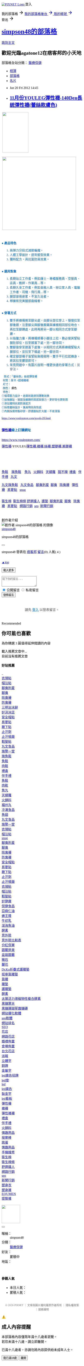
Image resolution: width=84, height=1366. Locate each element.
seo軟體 (7, 1018)
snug (23, 489)
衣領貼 (6, 678)
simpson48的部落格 (29, 31)
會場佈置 (8, 1046)
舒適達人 (33, 501)
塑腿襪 (56, 446)
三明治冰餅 (10, 707)
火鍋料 (38, 472)
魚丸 (27, 472)
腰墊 (5, 984)
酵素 (5, 930)
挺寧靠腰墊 (10, 974)
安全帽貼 (8, 717)
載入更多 (8, 570)
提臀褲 (6, 1198)
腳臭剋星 (42, 485)
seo (36, 506)
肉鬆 (5, 766)
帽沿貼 (6, 683)
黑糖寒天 (8, 1003)
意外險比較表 (11, 940)
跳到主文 (8, 42)
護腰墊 (6, 989)
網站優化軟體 (11, 1013)
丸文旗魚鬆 (10, 485)
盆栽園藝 (8, 955)
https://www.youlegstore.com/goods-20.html (26, 418)
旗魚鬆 (16, 472)
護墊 (45, 501)
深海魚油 (8, 925)
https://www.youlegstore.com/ (21, 440)
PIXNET (18, 1305)
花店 (5, 1031)
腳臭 (54, 485)
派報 (5, 1056)
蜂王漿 (6, 916)
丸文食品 (26, 485)
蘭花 (5, 964)
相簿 (13, 71)
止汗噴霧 (8, 736)
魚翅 (5, 814)
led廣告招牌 (10, 1075)
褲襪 (40, 446)
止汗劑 (6, 732)
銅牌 (5, 1065)
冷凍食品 (8, 810)
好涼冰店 (8, 712)
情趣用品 (8, 1132)
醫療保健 (35, 63)
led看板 (7, 1098)
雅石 (5, 959)
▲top (5, 562)
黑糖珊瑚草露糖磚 (15, 1008)
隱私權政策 (72, 1305)
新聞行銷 (46, 506)
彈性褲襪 (8, 1113)
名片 (13, 80)
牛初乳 (6, 920)
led (4, 1084)
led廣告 (7, 1089)
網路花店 (8, 1036)
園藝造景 (8, 950)
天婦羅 (50, 472)
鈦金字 (6, 1093)
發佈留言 (8, 594)
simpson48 (8, 529)
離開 (23, 1358)
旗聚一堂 (8, 751)
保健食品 (8, 906)
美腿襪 (67, 446)
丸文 (14, 476)
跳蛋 (5, 1142)
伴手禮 (6, 775)
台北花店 (8, 1051)
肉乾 (5, 785)
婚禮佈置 (8, 1041)
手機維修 (8, 1152)
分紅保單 (8, 945)
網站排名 (8, 1023)
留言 (41, 552)
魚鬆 (5, 472)
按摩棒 (6, 1137)
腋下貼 (6, 727)
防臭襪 (6, 702)
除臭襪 (64, 485)
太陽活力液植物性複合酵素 (21, 998)
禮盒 (72, 472)
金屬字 (6, 1070)
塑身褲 (6, 1190)
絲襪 (47, 446)
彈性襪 (6, 430)
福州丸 (6, 805)
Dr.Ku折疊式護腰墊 (15, 969)
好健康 (6, 901)
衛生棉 (6, 501)
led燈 (5, 1080)
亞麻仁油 (8, 911)
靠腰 (5, 979)
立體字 (6, 1061)
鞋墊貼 (6, 741)
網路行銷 (26, 506)
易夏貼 (12, 489)
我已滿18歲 (10, 1358)
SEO (5, 1027)
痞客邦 (32, 552)
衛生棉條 (19, 501)
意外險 (6, 935)
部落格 (15, 76)
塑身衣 (6, 1185)
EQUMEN (9, 1194)
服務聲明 (43, 1309)
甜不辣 (63, 472)
